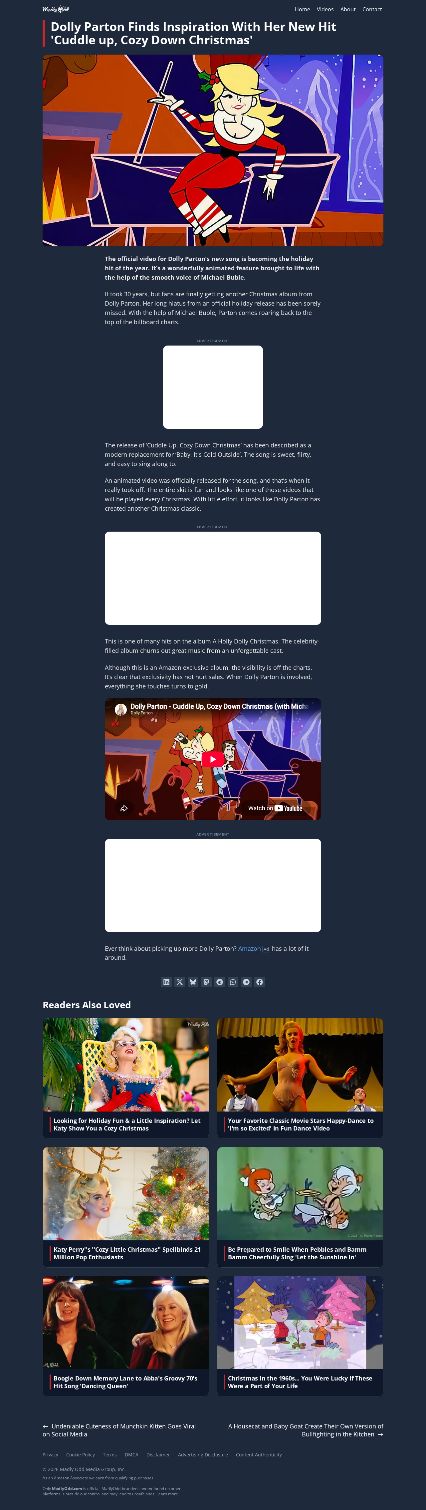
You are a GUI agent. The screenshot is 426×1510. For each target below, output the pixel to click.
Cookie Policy (80, 1454)
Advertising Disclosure (203, 1454)
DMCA (131, 1454)
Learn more (167, 1494)
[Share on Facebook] (259, 982)
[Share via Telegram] (246, 982)
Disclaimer (158, 1454)
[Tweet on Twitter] (179, 982)
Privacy (50, 1454)
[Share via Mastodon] (206, 982)
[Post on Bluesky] (193, 982)
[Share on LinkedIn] (166, 982)
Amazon (249, 948)
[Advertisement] (213, 387)
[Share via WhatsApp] (233, 982)
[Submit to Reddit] (219, 982)
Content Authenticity (259, 1454)
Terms (110, 1454)
